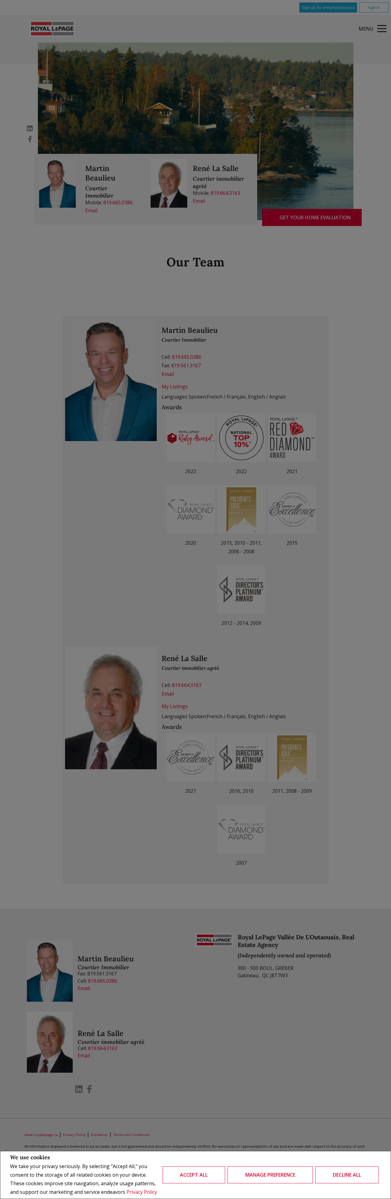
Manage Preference (270, 1174)
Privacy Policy (141, 1192)
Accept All (194, 1174)
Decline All (347, 1174)
